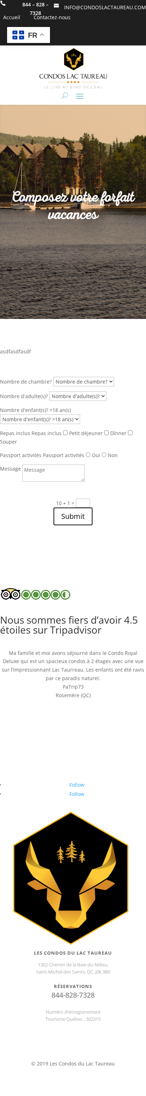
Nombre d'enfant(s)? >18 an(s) (35, 410)
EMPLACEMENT (73, 1055)
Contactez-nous (52, 17)
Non (113, 455)
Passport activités (20, 455)
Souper (8, 441)
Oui (96, 455)
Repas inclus (15, 433)
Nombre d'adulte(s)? (24, 396)
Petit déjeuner (86, 433)
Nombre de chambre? (26, 381)
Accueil (11, 17)
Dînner (118, 433)
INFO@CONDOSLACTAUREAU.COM (105, 7)
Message (10, 468)
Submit (73, 516)
